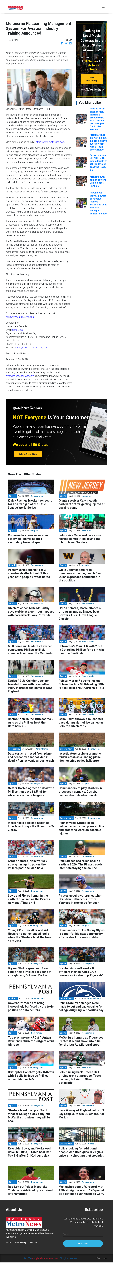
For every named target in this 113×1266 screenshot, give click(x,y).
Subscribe (83, 1243)
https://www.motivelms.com (50, 141)
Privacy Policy (20, 1242)
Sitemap (33, 1242)
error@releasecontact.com (20, 375)
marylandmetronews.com (45, 1258)
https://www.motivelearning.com (31, 347)
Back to (101, 1258)
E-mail (66, 1234)
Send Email (18, 329)
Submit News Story (91, 79)
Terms (8, 1242)
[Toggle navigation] (103, 8)
